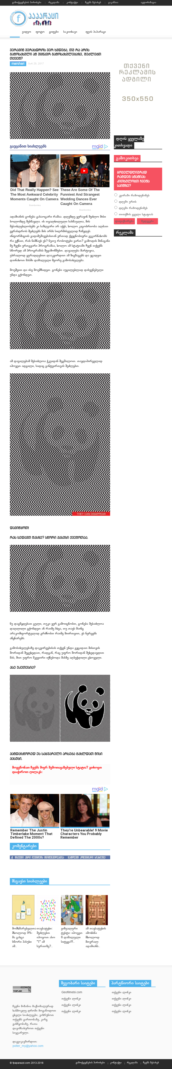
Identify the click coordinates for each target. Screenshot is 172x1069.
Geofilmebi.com (71, 992)
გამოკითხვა (127, 158)
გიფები (54, 32)
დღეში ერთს (128, 202)
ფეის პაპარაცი (96, 32)
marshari (18, 64)
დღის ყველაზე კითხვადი (129, 142)
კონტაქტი (72, 2)
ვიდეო (26, 32)
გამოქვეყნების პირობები (26, 2)
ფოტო (40, 32)
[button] (158, 32)
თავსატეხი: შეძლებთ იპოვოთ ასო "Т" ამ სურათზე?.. (46, 937)
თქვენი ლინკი (71, 999)
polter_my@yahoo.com (28, 1046)
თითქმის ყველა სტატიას (136, 214)
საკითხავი (69, 33)
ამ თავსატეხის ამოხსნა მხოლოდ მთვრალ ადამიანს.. (96, 937)
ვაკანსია (113, 2)
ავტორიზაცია (148, 2)
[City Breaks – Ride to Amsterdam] (23, 910)
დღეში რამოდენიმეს (133, 208)
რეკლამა (53, 2)
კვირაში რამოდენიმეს (134, 195)
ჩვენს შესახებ (93, 2)
